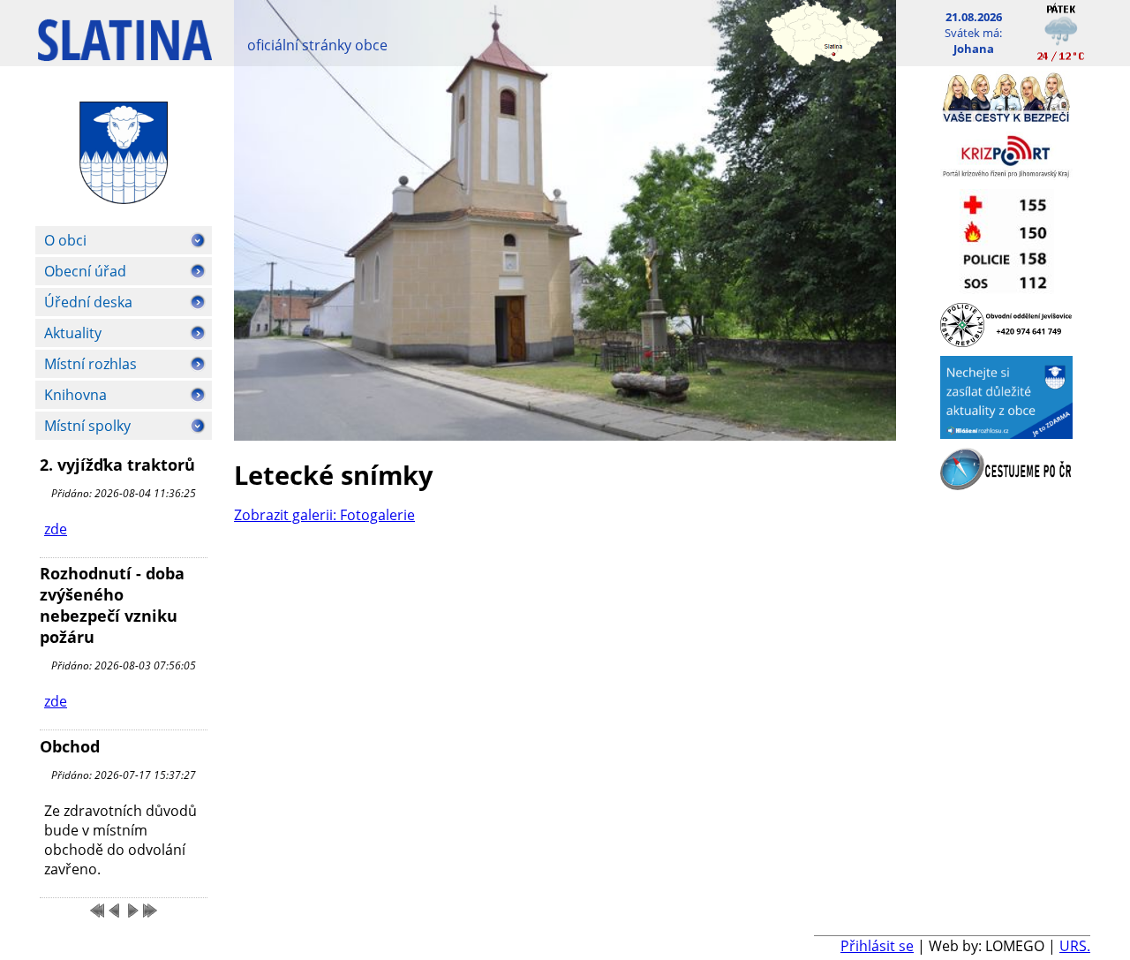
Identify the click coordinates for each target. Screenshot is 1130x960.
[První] (97, 910)
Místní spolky (87, 425)
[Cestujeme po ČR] (1006, 485)
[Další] (132, 910)
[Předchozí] (115, 910)
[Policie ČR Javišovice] (1006, 341)
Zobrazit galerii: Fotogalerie (324, 515)
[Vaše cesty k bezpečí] (1006, 117)
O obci (65, 240)
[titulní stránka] (125, 49)
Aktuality (73, 333)
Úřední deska (88, 302)
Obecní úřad (85, 271)
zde (55, 529)
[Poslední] (150, 910)
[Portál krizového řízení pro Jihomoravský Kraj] (1006, 175)
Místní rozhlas (90, 364)
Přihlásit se (877, 946)
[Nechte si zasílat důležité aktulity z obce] (1006, 433)
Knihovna (75, 394)
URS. (1074, 946)
